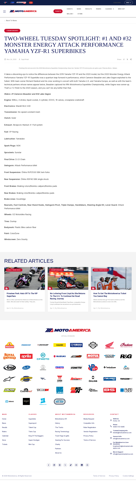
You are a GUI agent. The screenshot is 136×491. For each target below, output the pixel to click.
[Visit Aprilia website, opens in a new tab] (26, 356)
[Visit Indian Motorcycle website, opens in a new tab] (126, 345)
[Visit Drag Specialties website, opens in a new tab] (110, 356)
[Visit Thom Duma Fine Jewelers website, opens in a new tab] (126, 379)
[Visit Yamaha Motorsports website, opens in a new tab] (76, 345)
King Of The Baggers (36, 436)
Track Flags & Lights (62, 436)
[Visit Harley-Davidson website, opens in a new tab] (93, 345)
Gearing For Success (62, 440)
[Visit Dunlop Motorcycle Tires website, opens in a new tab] (43, 345)
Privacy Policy (88, 436)
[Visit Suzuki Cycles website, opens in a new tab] (60, 356)
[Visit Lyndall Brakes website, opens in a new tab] (43, 379)
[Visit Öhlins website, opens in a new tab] (93, 379)
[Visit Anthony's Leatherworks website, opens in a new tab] (76, 379)
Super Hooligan (34, 440)
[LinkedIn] (82, 465)
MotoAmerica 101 (61, 419)
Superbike (32, 419)
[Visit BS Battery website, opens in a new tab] (110, 390)
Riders (98, 9)
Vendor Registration (90, 431)
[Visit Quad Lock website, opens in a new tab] (126, 390)
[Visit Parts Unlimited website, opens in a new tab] (60, 367)
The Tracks (59, 427)
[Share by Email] (131, 59)
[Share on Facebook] (124, 59)
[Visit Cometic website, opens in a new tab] (76, 367)
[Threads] (60, 465)
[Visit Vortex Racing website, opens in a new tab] (43, 390)
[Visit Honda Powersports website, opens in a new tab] (110, 345)
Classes (108, 9)
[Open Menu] (5, 11)
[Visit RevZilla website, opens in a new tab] (76, 356)
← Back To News (10, 20)
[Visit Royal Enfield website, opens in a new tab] (9, 356)
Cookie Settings (128, 476)
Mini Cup (121, 9)
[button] (45, 11)
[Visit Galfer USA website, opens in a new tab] (9, 390)
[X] (65, 465)
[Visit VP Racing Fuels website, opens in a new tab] (93, 367)
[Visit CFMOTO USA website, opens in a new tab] (43, 356)
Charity (57, 444)
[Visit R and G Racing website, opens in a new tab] (126, 356)
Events (70, 9)
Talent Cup (32, 427)
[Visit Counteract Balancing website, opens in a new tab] (26, 390)
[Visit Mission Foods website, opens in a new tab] (9, 345)
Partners (58, 448)
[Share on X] (127, 59)
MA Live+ (70, 14)
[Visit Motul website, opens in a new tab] (93, 356)
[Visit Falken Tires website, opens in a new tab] (110, 379)
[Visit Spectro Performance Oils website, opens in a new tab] (26, 379)
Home (4, 419)
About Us (58, 453)
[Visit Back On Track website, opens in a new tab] (60, 401)
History (57, 423)
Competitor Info (89, 423)
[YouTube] (76, 465)
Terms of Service (90, 440)
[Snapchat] (87, 465)
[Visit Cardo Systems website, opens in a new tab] (126, 367)
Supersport (32, 423)
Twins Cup (32, 431)
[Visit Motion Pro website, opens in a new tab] (26, 367)
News (79, 9)
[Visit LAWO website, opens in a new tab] (60, 390)
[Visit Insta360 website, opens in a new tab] (60, 345)
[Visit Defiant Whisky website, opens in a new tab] (26, 401)
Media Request (89, 419)
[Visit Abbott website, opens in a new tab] (9, 401)
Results (88, 9)
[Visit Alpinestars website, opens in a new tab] (9, 379)
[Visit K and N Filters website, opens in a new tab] (76, 390)
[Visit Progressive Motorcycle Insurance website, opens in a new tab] (26, 345)
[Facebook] (49, 465)
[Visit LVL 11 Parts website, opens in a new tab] (43, 401)
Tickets (4, 444)
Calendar (5, 436)
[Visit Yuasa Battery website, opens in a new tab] (60, 379)
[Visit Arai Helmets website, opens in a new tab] (9, 367)
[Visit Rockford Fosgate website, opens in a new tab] (110, 367)
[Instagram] (54, 465)
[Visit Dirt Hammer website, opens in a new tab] (93, 390)
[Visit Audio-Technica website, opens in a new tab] (43, 367)
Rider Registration (90, 427)
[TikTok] (71, 465)
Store (80, 14)
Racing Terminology (62, 431)
